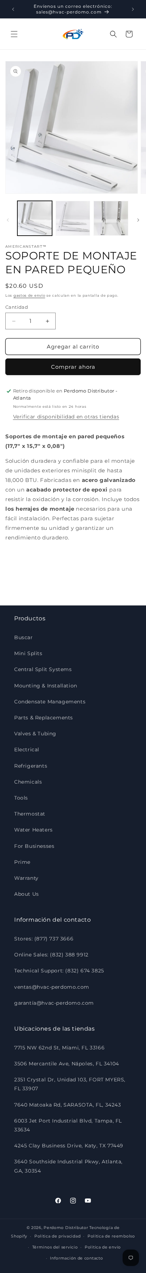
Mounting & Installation (45, 685)
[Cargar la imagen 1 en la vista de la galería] (34, 218)
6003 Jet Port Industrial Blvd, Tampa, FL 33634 (68, 1125)
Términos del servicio (55, 1247)
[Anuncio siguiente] (133, 9)
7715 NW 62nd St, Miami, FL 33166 (59, 1047)
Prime (22, 862)
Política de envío (103, 1247)
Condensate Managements (49, 701)
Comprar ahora (73, 366)
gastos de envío (29, 295)
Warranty (26, 878)
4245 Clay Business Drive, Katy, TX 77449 (68, 1145)
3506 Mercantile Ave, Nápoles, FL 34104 (66, 1063)
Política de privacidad (57, 1236)
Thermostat (29, 814)
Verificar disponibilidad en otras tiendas (66, 416)
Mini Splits (28, 653)
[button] (14, 34)
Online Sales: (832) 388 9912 (51, 954)
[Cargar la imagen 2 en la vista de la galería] (73, 218)
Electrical (26, 749)
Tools (21, 798)
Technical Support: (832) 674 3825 (59, 970)
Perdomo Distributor (66, 1227)
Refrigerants (30, 766)
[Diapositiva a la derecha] (138, 220)
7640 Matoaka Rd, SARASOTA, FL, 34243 (67, 1105)
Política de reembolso (111, 1236)
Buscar (23, 637)
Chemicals (28, 782)
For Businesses (34, 846)
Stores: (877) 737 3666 (43, 938)
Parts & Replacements (43, 717)
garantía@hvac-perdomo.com (54, 1003)
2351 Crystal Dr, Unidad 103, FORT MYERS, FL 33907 (69, 1084)
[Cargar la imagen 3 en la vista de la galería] (111, 218)
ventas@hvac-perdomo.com (51, 987)
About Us (26, 894)
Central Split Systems (43, 669)
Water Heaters (33, 830)
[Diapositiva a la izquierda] (8, 220)
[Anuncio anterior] (13, 9)
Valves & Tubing (35, 733)
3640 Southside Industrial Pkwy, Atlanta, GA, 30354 (68, 1166)
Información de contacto (76, 1258)
